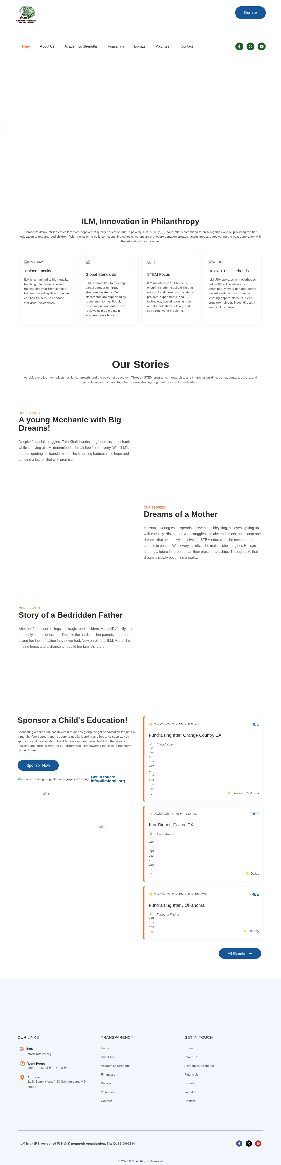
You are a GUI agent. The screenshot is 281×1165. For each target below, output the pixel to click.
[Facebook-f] (239, 46)
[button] (5, 128)
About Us (47, 46)
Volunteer (163, 46)
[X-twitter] (250, 46)
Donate (140, 46)
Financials (116, 46)
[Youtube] (262, 46)
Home (25, 46)
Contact (187, 46)
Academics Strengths (81, 46)
